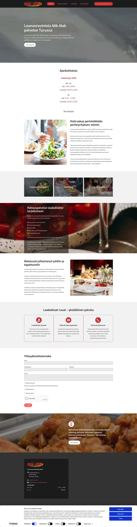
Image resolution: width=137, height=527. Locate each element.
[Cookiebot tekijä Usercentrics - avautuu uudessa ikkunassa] (13, 524)
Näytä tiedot (87, 524)
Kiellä (120, 518)
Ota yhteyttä (98, 187)
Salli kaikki (121, 509)
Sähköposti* (27, 367)
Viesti (26, 373)
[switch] (50, 524)
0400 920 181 (33, 480)
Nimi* (25, 360)
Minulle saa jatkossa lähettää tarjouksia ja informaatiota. (41, 386)
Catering (68, 187)
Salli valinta (120, 514)
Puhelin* (71, 367)
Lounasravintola (38, 187)
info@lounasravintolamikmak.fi (38, 482)
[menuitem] (50, 3)
